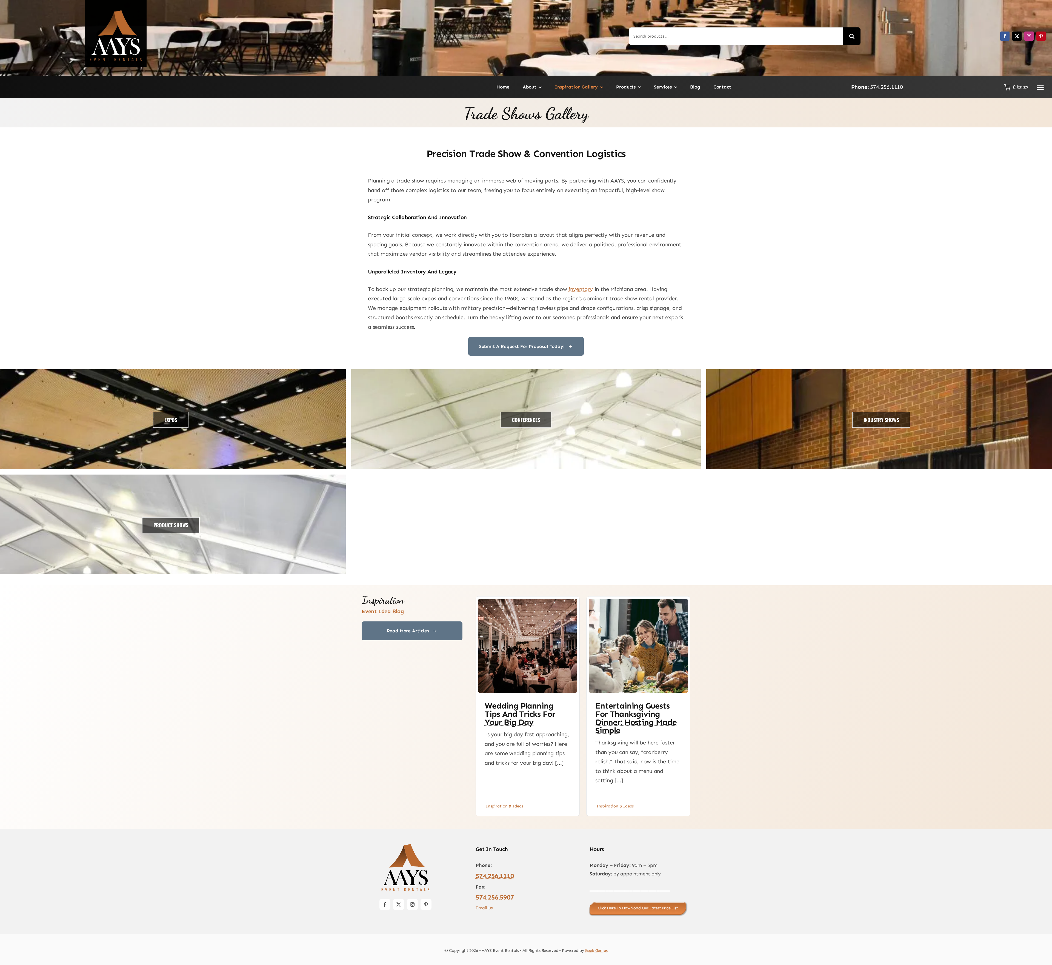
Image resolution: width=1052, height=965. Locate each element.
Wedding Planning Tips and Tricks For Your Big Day (520, 714)
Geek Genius (596, 950)
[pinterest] (1041, 36)
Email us (484, 907)
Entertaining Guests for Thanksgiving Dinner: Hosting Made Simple (636, 718)
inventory (581, 289)
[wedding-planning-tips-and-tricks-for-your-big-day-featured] (527, 601)
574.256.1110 (886, 87)
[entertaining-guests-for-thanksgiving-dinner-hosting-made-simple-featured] (638, 601)
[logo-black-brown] (405, 845)
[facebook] (1005, 36)
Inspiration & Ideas (504, 806)
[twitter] (1017, 36)
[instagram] (1029, 36)
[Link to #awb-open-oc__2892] (1040, 87)
